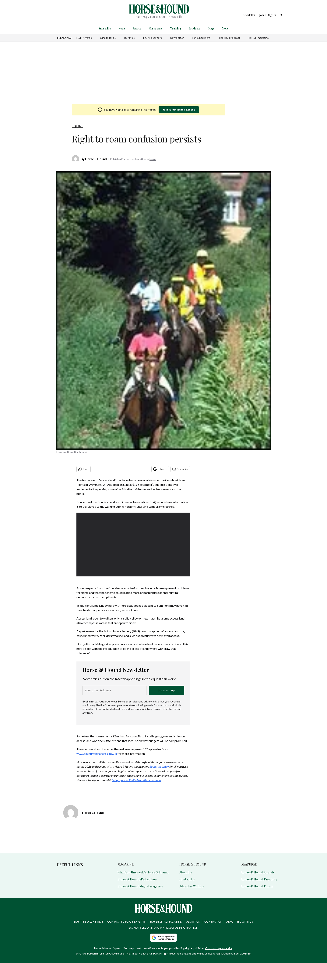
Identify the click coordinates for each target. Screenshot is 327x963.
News (121, 28)
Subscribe (105, 28)
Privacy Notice (95, 705)
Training (175, 28)
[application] (133, 544)
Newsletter (177, 37)
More (225, 28)
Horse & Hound (96, 159)
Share (86, 469)
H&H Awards (84, 37)
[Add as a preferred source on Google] (163, 938)
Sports (137, 28)
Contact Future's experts (126, 921)
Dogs (211, 28)
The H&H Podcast (229, 37)
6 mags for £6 (108, 37)
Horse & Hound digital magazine (140, 886)
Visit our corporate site (218, 948)
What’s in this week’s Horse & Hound (143, 872)
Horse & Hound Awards (257, 872)
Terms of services (128, 701)
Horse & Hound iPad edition (137, 879)
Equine (77, 126)
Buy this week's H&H (88, 921)
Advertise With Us (191, 886)
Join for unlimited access (178, 109)
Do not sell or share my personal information (163, 927)
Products (194, 28)
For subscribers (201, 37)
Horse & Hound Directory (259, 879)
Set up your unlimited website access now (136, 780)
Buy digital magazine (166, 921)
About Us (185, 872)
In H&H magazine (258, 37)
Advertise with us (239, 921)
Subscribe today (159, 766)
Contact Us (187, 879)
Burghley (129, 37)
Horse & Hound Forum (257, 886)
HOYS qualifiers (152, 37)
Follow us (162, 469)
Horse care (156, 28)
